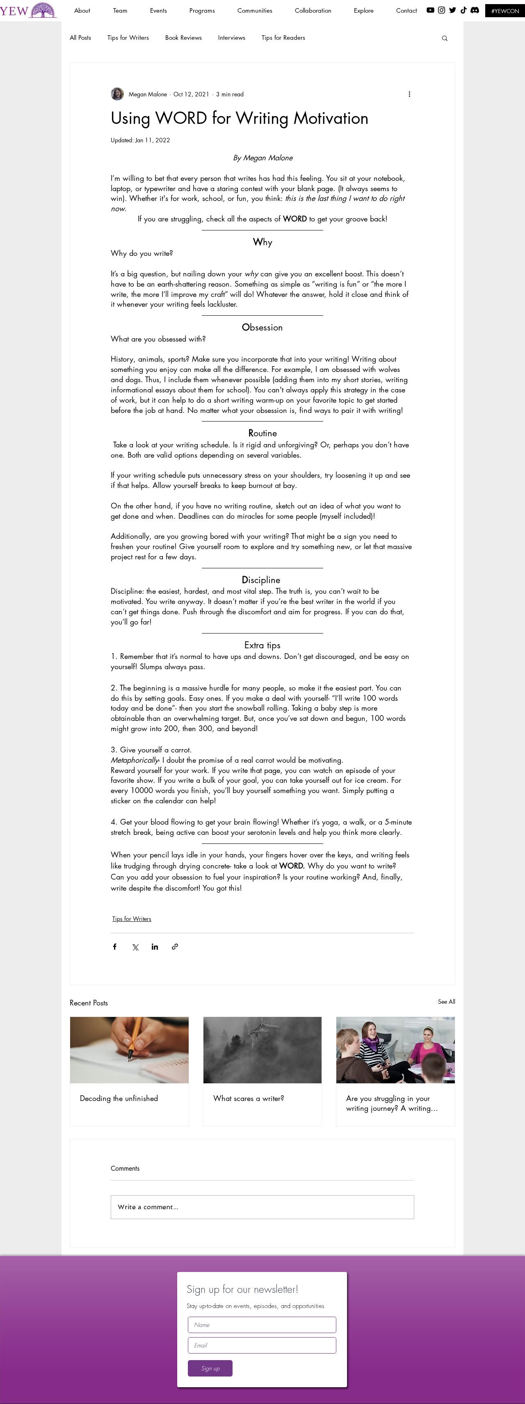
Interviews (231, 37)
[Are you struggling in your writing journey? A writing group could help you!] (395, 1050)
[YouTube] (430, 10)
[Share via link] (175, 946)
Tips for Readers (283, 37)
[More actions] (409, 94)
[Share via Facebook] (115, 946)
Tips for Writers (128, 37)
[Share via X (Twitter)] (135, 946)
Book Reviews (183, 37)
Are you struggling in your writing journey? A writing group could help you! (388, 1103)
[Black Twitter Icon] (452, 10)
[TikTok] (463, 10)
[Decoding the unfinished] (129, 1050)
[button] (163, 10)
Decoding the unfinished (119, 1098)
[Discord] (474, 10)
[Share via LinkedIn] (155, 946)
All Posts (80, 37)
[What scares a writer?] (262, 1050)
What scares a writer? (248, 1098)
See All (446, 1001)
